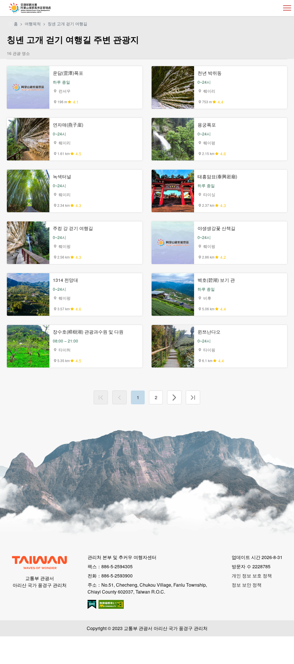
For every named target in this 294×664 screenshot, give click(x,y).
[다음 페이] (174, 397)
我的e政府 (92, 604)
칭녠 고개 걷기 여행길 (67, 23)
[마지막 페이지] (193, 397)
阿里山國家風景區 (39, 8)
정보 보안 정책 (247, 584)
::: (10, 24)
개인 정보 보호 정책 (252, 575)
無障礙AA (111, 604)
